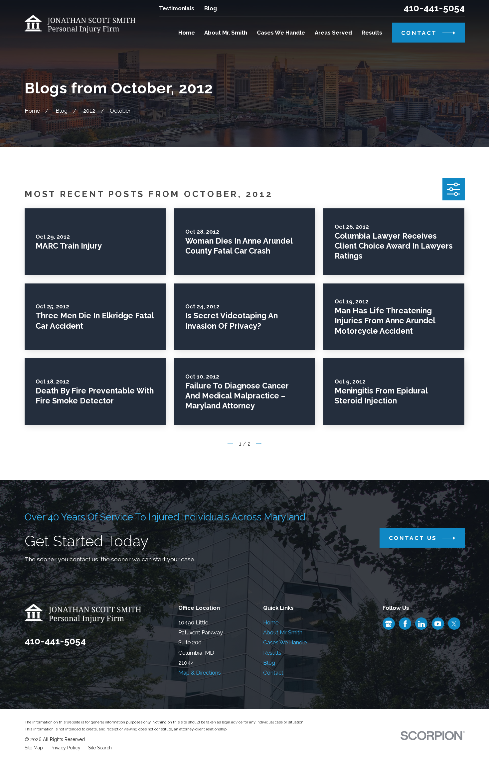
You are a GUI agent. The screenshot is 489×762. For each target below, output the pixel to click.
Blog (210, 8)
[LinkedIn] (421, 623)
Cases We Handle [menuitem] (281, 32)
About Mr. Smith (282, 632)
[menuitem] (34, 748)
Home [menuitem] (186, 32)
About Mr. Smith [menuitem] (225, 32)
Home (270, 622)
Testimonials (176, 8)
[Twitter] (454, 623)
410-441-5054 (434, 8)
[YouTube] (437, 623)
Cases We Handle (285, 642)
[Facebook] (405, 623)
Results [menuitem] (372, 32)
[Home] (80, 24)
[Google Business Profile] (388, 623)
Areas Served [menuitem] (333, 32)
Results (272, 652)
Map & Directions (199, 672)
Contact (273, 672)
